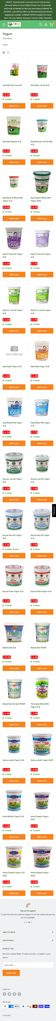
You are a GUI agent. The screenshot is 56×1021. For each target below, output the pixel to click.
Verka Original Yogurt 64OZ (40, 874)
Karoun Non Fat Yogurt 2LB (12, 536)
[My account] (46, 24)
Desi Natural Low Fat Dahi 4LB (41, 143)
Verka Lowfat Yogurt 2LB (13, 760)
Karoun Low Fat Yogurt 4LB (40, 480)
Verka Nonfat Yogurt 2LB (13, 816)
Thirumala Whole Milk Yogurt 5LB (40, 705)
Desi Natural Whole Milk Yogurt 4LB (13, 199)
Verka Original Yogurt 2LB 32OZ (13, 874)
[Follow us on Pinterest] (19, 994)
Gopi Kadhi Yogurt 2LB (12, 366)
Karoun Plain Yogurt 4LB (41, 591)
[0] (51, 24)
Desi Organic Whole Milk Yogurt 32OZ (41, 199)
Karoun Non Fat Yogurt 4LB (40, 536)
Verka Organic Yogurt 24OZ (40, 818)
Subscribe (11, 973)
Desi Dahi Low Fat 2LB (40, 85)
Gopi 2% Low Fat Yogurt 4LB (41, 311)
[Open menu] (4, 25)
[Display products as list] (8, 52)
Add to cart (14, 106)
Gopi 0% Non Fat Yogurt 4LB (41, 255)
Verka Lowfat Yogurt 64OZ (42, 760)
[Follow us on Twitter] (9, 994)
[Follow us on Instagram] (14, 994)
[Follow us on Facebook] (4, 994)
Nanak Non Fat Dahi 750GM (14, 704)
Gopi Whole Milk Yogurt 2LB (12, 424)
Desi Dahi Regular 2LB (12, 141)
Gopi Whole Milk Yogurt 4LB (40, 424)
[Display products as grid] (4, 52)
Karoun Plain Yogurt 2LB (13, 591)
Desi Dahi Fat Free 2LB (12, 85)
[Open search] (40, 24)
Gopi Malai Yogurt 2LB (40, 366)
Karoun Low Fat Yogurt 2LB (12, 480)
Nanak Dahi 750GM (38, 647)
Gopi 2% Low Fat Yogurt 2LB (13, 311)
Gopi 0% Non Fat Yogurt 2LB (13, 255)
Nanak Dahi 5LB (9, 647)
